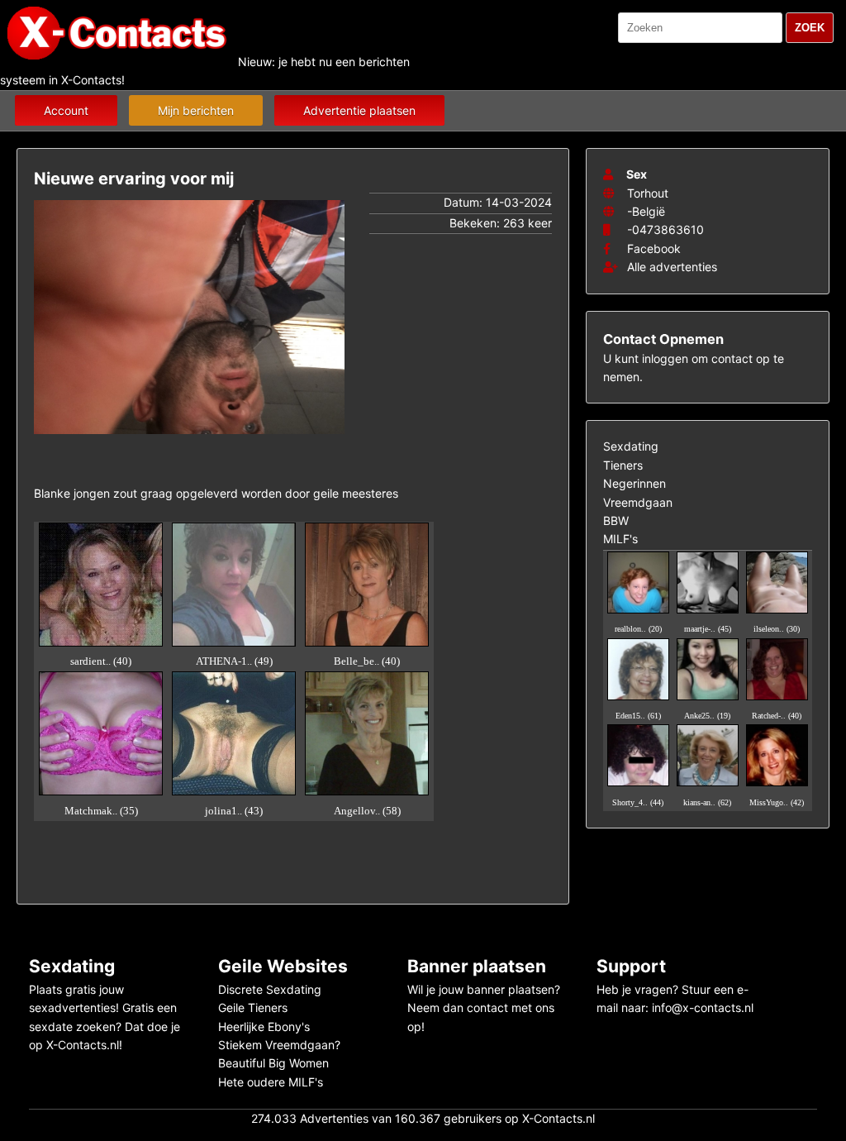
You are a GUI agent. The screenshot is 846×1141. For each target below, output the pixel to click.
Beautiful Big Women (273, 1063)
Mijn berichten (196, 110)
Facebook (654, 248)
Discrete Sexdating (269, 989)
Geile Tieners (253, 1007)
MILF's (620, 539)
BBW (616, 520)
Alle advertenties (670, 267)
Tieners (623, 465)
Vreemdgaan (638, 502)
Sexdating (630, 446)
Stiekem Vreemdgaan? (279, 1045)
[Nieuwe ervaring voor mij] (189, 438)
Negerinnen (634, 483)
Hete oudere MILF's (270, 1082)
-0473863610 (665, 229)
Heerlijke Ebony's (264, 1026)
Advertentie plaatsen (359, 110)
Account (66, 110)
